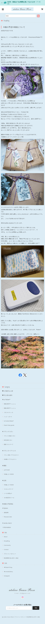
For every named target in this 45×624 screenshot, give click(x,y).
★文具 (4, 480)
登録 (36, 608)
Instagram (7, 576)
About (5, 536)
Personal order (8, 517)
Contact (6, 549)
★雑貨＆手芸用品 (7, 504)
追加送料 (6, 512)
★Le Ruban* (6, 399)
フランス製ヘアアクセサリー (11, 455)
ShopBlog (7, 541)
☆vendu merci (7, 523)
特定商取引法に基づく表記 (11, 558)
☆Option (5, 508)
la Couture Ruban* (9, 421)
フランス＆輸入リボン (9, 436)
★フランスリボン (7, 431)
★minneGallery (8, 571)
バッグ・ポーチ (8, 416)
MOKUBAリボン (8, 440)
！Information (6, 527)
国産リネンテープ (8, 444)
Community (7, 545)
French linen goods (9, 425)
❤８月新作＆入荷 (7, 391)
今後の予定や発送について (14, 27)
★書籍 (4, 465)
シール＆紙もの (8, 493)
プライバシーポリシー (10, 554)
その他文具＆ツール (9, 497)
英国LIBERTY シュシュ (10, 404)
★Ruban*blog (8, 567)
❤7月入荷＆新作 (7, 395)
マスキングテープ (8, 489)
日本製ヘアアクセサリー (10, 459)
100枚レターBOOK (9, 474)
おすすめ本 (7, 470)
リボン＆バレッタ (8, 412)
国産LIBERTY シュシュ (10, 408)
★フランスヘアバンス (9, 450)
